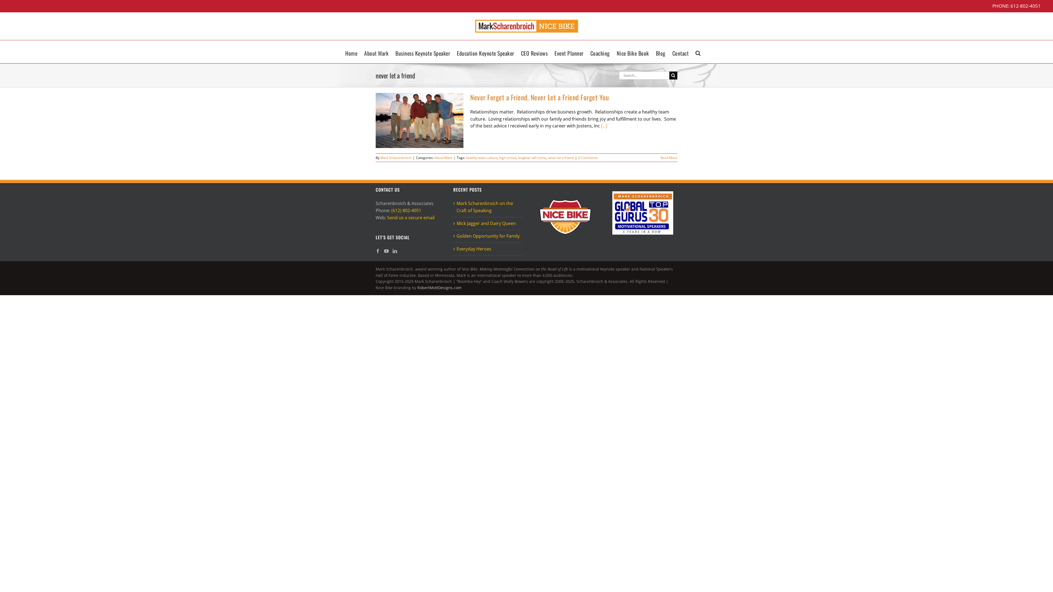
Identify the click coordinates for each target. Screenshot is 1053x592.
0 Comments (588, 157)
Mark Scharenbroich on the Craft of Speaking (485, 207)
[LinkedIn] (395, 251)
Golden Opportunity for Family (488, 236)
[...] (604, 126)
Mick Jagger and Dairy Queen (486, 223)
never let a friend (561, 157)
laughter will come (532, 157)
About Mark (443, 157)
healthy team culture (481, 157)
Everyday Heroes (474, 249)
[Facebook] (378, 251)
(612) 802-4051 (406, 210)
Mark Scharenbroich (395, 157)
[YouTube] (386, 251)
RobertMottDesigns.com (439, 287)
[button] (698, 51)
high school (507, 157)
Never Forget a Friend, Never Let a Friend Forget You (539, 97)
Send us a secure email (411, 218)
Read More (669, 157)
